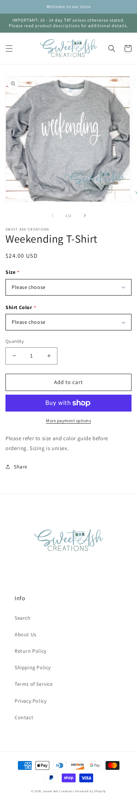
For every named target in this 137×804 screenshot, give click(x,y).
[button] (9, 48)
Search (23, 618)
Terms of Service (34, 684)
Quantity (14, 341)
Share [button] (20, 466)
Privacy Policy (30, 701)
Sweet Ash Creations (58, 791)
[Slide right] (85, 215)
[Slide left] (53, 215)
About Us (26, 634)
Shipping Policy (33, 667)
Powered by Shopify (90, 791)
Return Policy (30, 651)
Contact (24, 717)
